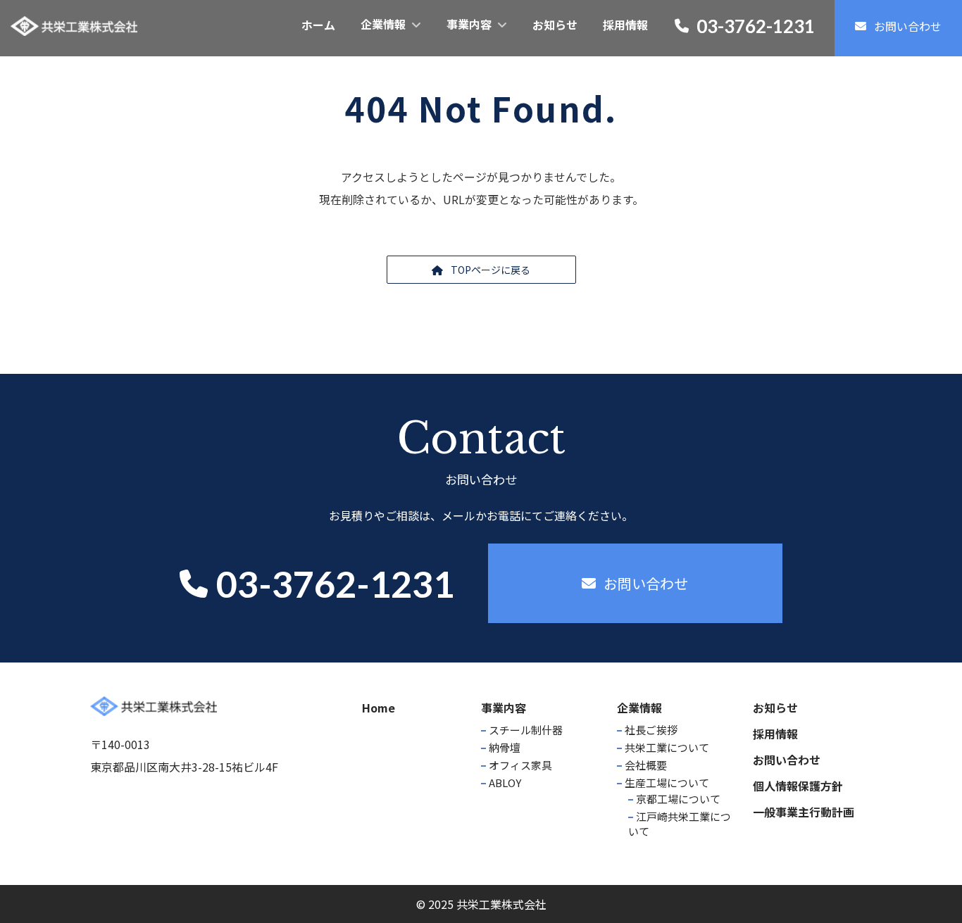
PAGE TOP (928, 882)
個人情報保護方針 (798, 785)
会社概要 (646, 765)
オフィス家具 (520, 765)
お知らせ (775, 707)
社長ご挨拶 (651, 729)
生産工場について (667, 782)
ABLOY (505, 782)
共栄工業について (667, 747)
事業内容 (503, 707)
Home (378, 707)
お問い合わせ (786, 759)
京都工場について (678, 798)
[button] (481, 270)
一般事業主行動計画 (803, 811)
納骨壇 (504, 747)
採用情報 (775, 733)
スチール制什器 (526, 729)
